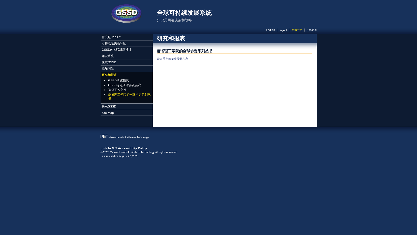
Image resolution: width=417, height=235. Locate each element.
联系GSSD (109, 106)
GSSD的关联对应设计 (116, 49)
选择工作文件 (117, 90)
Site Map (108, 112)
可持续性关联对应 (114, 43)
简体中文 (297, 30)
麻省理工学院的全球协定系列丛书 (129, 96)
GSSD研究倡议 (118, 80)
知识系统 (108, 56)
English (270, 30)
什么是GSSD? (111, 37)
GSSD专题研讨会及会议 (124, 85)
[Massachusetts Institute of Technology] (209, 137)
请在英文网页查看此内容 (172, 58)
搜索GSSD (109, 62)
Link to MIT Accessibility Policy (124, 148)
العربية (283, 30)
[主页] (127, 14)
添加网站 (108, 68)
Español (312, 30)
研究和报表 (109, 75)
